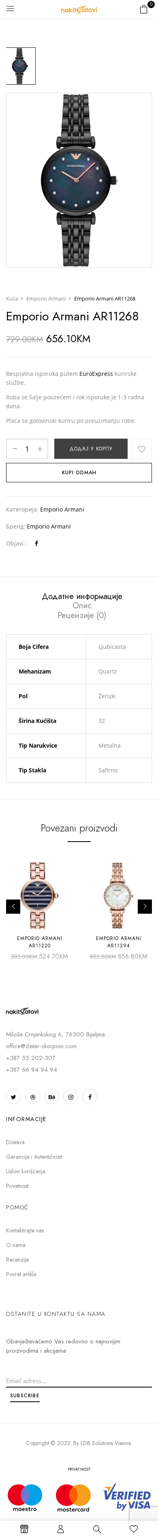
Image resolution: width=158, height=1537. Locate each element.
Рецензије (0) (82, 615)
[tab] (82, 596)
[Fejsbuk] (36, 543)
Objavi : (16, 543)
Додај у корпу (91, 448)
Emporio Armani (46, 298)
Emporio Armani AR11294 (118, 942)
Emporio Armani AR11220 (39, 942)
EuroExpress (96, 373)
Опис (82, 605)
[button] (144, 9)
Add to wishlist (142, 449)
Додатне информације (82, 596)
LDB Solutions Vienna (106, 1443)
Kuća (12, 298)
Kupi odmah (79, 472)
